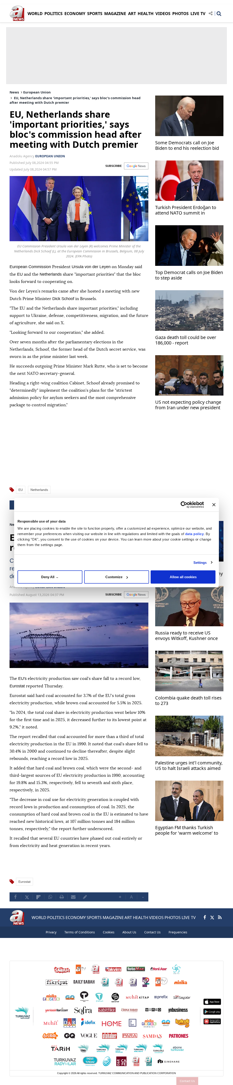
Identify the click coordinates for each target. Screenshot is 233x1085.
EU (20, 489)
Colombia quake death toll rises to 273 (188, 700)
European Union (37, 92)
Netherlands (39, 489)
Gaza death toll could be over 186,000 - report (185, 340)
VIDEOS (162, 13)
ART (132, 13)
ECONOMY (74, 13)
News (14, 92)
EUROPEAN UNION (50, 156)
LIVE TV (197, 13)
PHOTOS (180, 13)
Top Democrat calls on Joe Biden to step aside (189, 275)
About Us (129, 938)
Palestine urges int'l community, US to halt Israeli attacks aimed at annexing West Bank (189, 765)
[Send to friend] (73, 903)
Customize (113, 577)
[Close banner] (213, 504)
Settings (200, 562)
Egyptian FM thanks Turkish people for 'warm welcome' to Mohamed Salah (186, 830)
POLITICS (53, 13)
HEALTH (146, 13)
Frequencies (178, 938)
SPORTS (94, 13)
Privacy (51, 938)
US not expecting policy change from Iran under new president (188, 405)
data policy (194, 534)
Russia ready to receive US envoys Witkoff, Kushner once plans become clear (186, 635)
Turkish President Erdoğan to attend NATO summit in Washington (185, 211)
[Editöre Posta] (85, 903)
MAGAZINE (115, 13)
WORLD (35, 13)
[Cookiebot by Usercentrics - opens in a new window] (184, 504)
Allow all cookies (183, 577)
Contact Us (187, 1081)
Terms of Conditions (79, 938)
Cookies (108, 938)
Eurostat (24, 888)
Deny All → (50, 577)
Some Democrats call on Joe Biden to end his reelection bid (187, 145)
